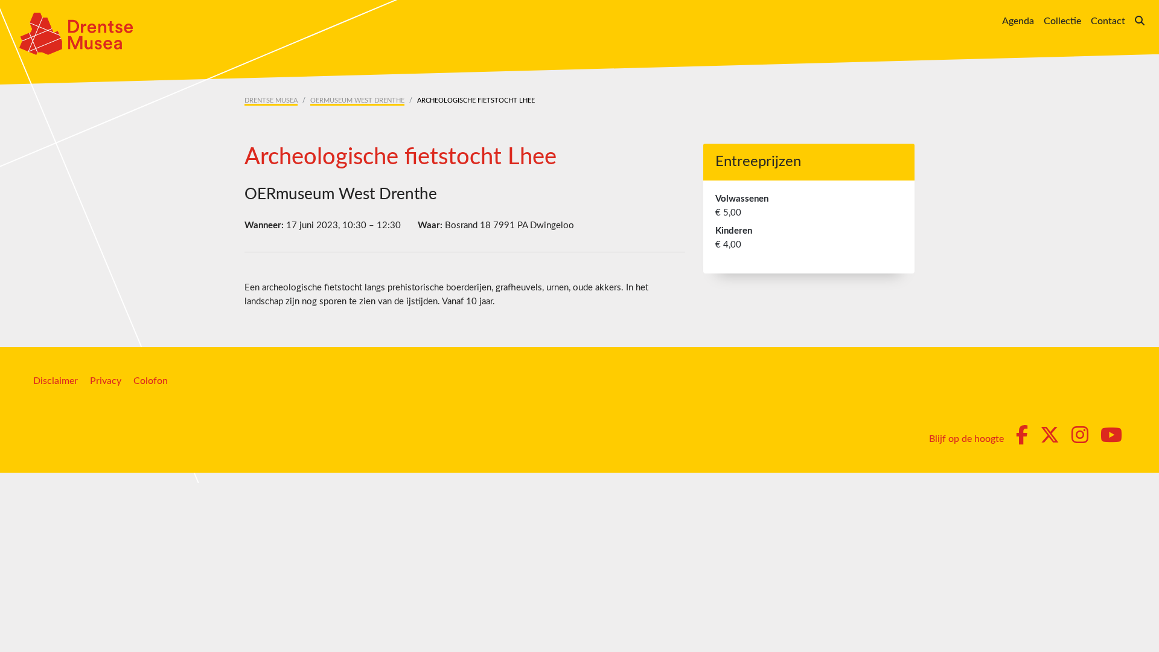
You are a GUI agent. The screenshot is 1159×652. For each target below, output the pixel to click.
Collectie (1062, 21)
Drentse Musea (271, 100)
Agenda (1018, 21)
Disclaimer (55, 381)
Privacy (105, 381)
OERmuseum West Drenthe (357, 100)
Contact (1108, 21)
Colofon (150, 381)
